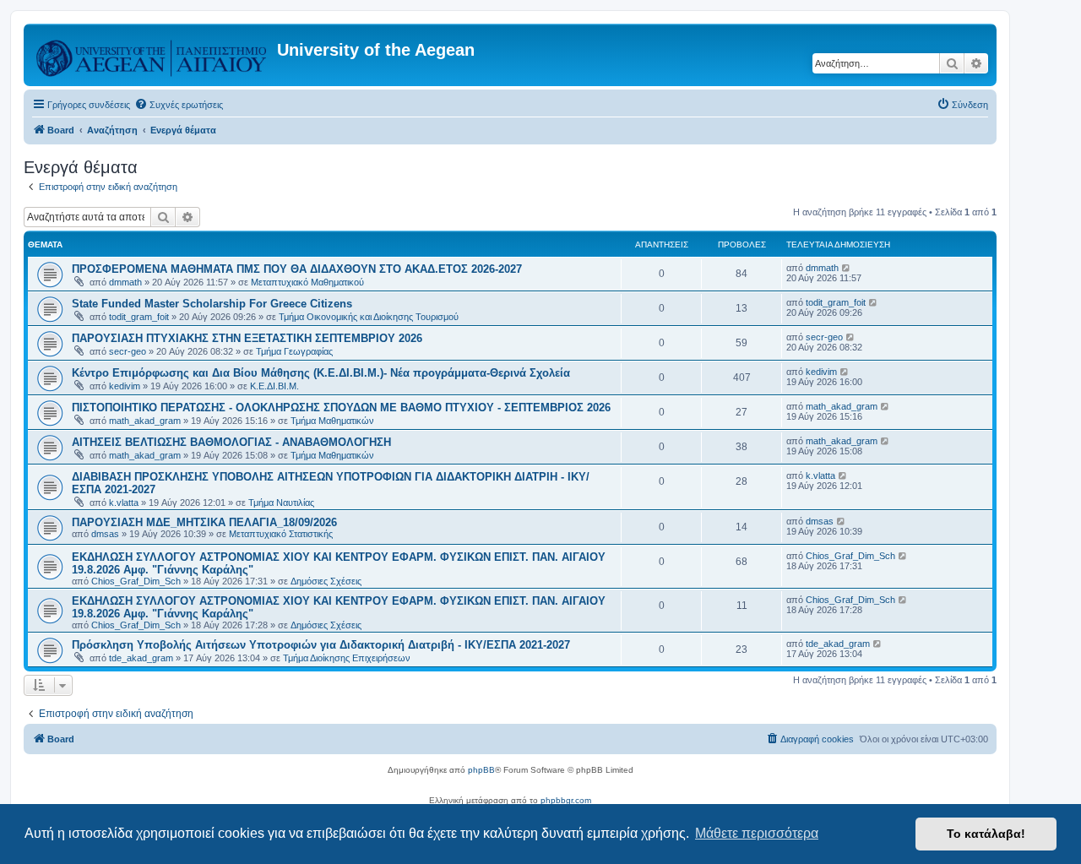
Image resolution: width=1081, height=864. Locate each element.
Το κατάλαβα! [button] (986, 833)
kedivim (124, 386)
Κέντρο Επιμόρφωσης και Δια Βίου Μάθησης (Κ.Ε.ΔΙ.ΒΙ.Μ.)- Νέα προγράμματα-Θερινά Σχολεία (321, 373)
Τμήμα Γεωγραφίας (294, 351)
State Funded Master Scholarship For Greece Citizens (212, 303)
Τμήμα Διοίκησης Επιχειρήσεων (346, 658)
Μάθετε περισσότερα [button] (756, 833)
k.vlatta (124, 502)
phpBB (481, 769)
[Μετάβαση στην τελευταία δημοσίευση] (846, 268)
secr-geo (127, 351)
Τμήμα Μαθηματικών (332, 421)
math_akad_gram (145, 421)
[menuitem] (178, 105)
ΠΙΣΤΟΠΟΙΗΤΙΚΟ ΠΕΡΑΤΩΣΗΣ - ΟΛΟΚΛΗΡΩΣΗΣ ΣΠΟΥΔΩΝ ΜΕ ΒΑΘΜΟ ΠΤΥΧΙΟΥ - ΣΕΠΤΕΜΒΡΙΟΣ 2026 (341, 407)
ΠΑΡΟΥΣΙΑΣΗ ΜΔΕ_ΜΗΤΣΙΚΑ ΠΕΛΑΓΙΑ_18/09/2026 (204, 522)
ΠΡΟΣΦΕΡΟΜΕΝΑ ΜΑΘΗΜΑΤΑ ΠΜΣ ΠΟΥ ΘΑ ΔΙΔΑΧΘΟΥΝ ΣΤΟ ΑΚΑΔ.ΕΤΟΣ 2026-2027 (297, 269)
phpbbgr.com (565, 800)
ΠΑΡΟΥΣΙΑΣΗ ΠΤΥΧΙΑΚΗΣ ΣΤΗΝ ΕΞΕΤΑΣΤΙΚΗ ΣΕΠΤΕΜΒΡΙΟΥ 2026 (247, 338)
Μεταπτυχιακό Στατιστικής (281, 534)
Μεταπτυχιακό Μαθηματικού (307, 282)
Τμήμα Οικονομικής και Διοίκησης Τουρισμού (369, 317)
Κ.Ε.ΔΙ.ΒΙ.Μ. (274, 386)
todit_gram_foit (139, 317)
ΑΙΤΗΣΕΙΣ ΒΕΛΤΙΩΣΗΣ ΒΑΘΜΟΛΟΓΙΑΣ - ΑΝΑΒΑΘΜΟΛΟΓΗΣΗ (231, 442)
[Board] (152, 55)
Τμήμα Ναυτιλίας (281, 502)
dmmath (125, 282)
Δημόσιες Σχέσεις (326, 581)
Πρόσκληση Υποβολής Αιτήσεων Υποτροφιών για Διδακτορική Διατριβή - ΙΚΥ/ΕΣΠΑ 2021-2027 (321, 644)
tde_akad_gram (141, 658)
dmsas (105, 534)
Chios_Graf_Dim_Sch (136, 581)
